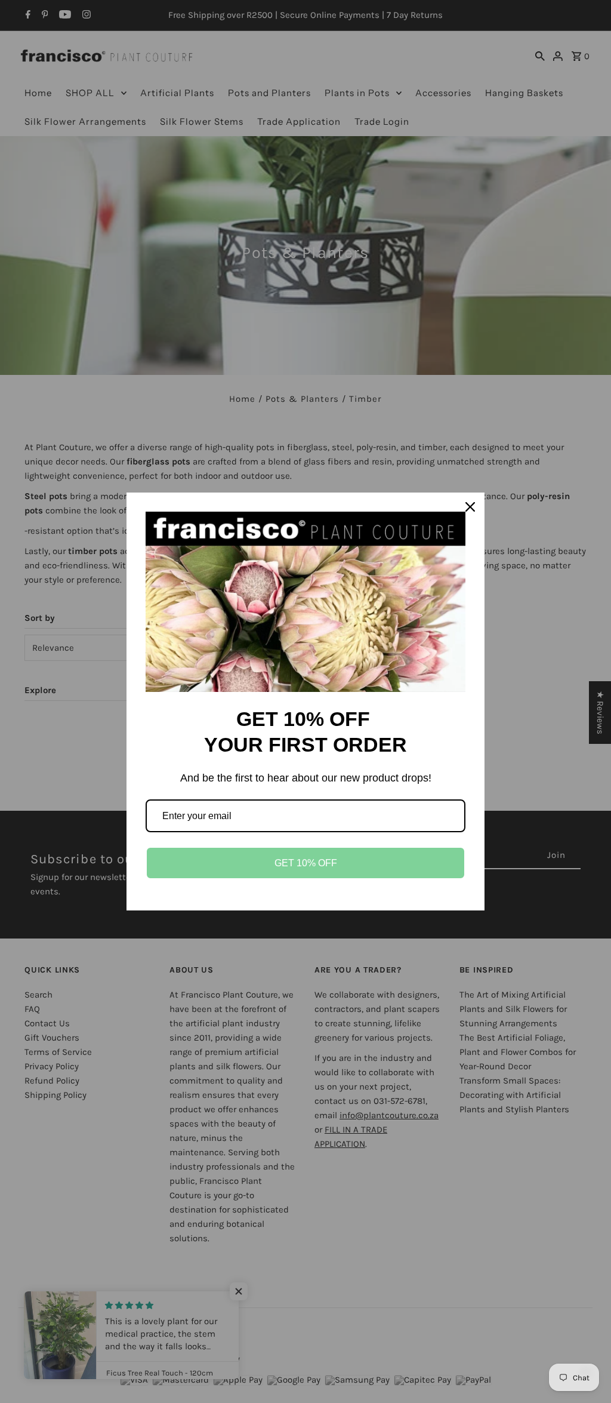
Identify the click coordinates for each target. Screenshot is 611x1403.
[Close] (470, 507)
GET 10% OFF (305, 863)
